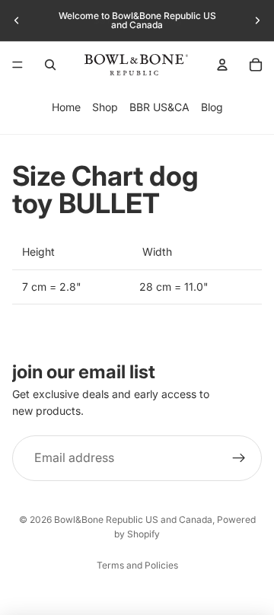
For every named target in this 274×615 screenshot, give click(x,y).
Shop (105, 106)
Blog (212, 106)
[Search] (50, 64)
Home (66, 106)
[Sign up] (239, 458)
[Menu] (17, 64)
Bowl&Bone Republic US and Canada (133, 519)
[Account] (222, 64)
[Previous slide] (16, 20)
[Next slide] (257, 20)
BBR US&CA (159, 106)
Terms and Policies (137, 565)
